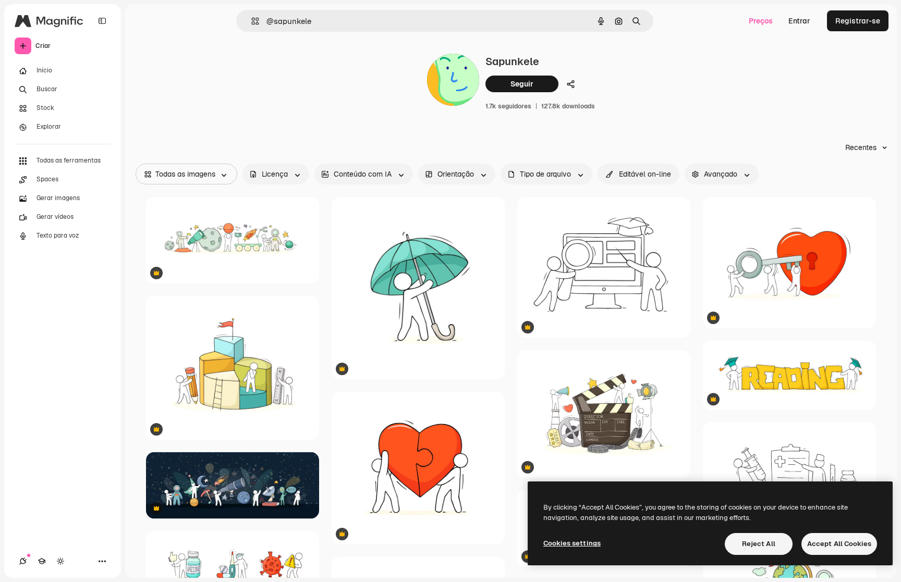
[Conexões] (23, 561)
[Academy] (41, 561)
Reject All (758, 543)
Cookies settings (572, 543)
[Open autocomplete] (251, 21)
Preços (761, 21)
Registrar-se (857, 21)
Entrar (799, 21)
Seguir (521, 84)
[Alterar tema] (60, 561)
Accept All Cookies (839, 543)
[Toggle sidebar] (102, 21)
